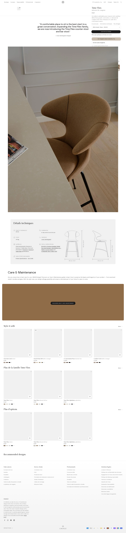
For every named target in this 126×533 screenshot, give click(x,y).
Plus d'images (117, 23)
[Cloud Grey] (37, 362)
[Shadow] (12, 445)
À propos (12, 3)
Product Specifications (21, 258)
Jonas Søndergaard (46, 239)
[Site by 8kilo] (12, 528)
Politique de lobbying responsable (109, 477)
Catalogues (6, 477)
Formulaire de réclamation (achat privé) (44, 477)
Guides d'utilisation (38, 479)
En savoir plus (95, 23)
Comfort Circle (102, 358)
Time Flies (8, 400)
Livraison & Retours (106, 469)
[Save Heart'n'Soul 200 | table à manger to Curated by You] (59, 355)
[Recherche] (121, 2)
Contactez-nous (38, 469)
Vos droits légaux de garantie (108, 494)
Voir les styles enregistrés (99, 42)
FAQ (35, 472)
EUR (105, 2)
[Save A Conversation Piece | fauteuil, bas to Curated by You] (89, 355)
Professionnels (29, 2)
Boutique (6, 3)
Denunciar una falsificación (107, 486)
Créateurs (6, 479)
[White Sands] (7, 445)
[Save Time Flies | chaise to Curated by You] (29, 396)
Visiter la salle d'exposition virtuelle (12, 481)
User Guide (30, 258)
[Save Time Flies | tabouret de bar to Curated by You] (59, 396)
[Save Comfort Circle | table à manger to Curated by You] (119, 355)
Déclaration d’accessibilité (107, 484)
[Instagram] (7, 520)
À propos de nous (8, 469)
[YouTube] (11, 520)
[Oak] (4, 362)
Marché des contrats (72, 474)
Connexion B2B (71, 472)
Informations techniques (106, 23)
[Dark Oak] (7, 362)
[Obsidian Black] (42, 362)
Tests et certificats (71, 481)
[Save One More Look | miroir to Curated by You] (29, 355)
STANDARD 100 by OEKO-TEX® (49, 251)
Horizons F (31, 249)
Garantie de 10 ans (105, 481)
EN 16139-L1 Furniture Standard (48, 246)
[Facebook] (4, 520)
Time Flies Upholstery (72, 400)
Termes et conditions (106, 479)
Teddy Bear (19, 251)
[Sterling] (9, 445)
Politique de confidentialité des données (111, 472)
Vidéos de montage (39, 481)
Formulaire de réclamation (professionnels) (77, 486)
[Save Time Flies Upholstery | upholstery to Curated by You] (89, 396)
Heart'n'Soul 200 (42, 358)
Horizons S (25, 249)
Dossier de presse (71, 477)
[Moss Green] (39, 362)
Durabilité (6, 474)
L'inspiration (37, 3)
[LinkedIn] (14, 520)
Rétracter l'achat (38, 484)
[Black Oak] (9, 362)
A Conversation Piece (73, 358)
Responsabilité (20, 3)
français (110, 2)
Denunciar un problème (107, 489)
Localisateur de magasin (10, 484)
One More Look (9, 358)
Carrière (6, 472)
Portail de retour (38, 474)
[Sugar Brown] (4, 445)
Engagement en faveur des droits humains (111, 474)
